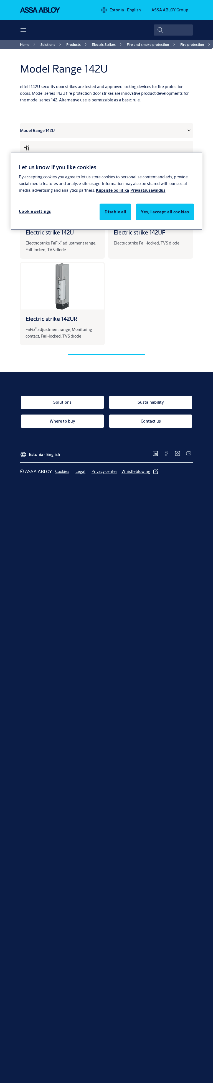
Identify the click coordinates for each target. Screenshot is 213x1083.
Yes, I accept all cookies (165, 211)
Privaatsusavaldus (147, 190)
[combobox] (173, 30)
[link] (28, 44)
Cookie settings (35, 211)
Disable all (115, 211)
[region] (106, 191)
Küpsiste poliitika (112, 190)
